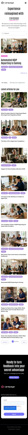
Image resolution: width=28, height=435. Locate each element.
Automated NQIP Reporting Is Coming (11, 61)
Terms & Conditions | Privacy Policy (14, 426)
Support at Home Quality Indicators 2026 (13, 169)
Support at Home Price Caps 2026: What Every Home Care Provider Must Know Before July (13, 309)
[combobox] (14, 33)
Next (24, 342)
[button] (25, 2)
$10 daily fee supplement (17, 82)
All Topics (4, 82)
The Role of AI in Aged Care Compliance (12, 141)
